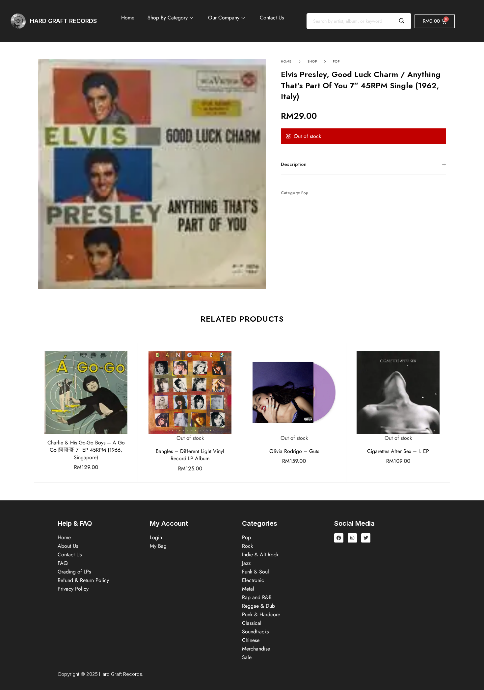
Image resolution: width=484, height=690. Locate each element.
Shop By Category (168, 17)
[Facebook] (338, 538)
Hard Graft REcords (63, 20)
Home (127, 17)
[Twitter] (365, 538)
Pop (336, 61)
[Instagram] (352, 538)
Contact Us (272, 17)
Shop (312, 61)
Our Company (223, 17)
